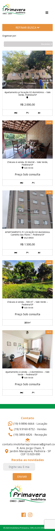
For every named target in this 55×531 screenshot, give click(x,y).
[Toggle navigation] (47, 12)
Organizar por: (9, 35)
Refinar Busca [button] (26, 27)
